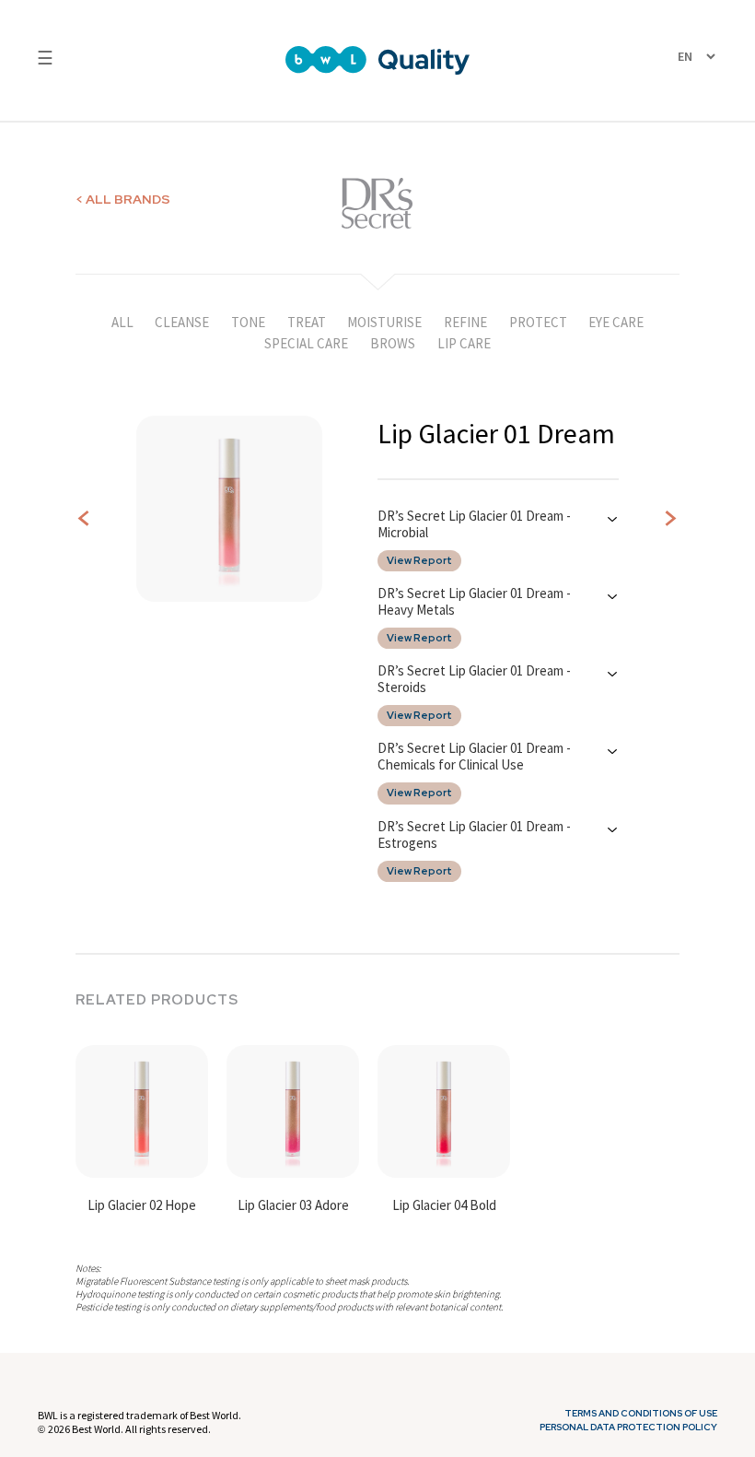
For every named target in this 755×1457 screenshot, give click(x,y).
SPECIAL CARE (306, 343)
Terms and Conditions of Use (640, 1413)
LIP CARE (464, 343)
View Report (419, 561)
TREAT (306, 322)
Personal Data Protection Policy (628, 1427)
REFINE (465, 322)
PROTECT (538, 322)
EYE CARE (616, 322)
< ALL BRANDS (123, 199)
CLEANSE (182, 322)
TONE (248, 322)
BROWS (392, 343)
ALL (122, 322)
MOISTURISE (384, 322)
